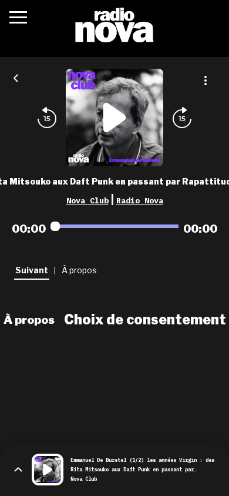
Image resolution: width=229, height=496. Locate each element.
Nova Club (87, 200)
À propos (29, 320)
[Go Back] (16, 77)
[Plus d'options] (205, 80)
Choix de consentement (145, 319)
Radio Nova (139, 200)
